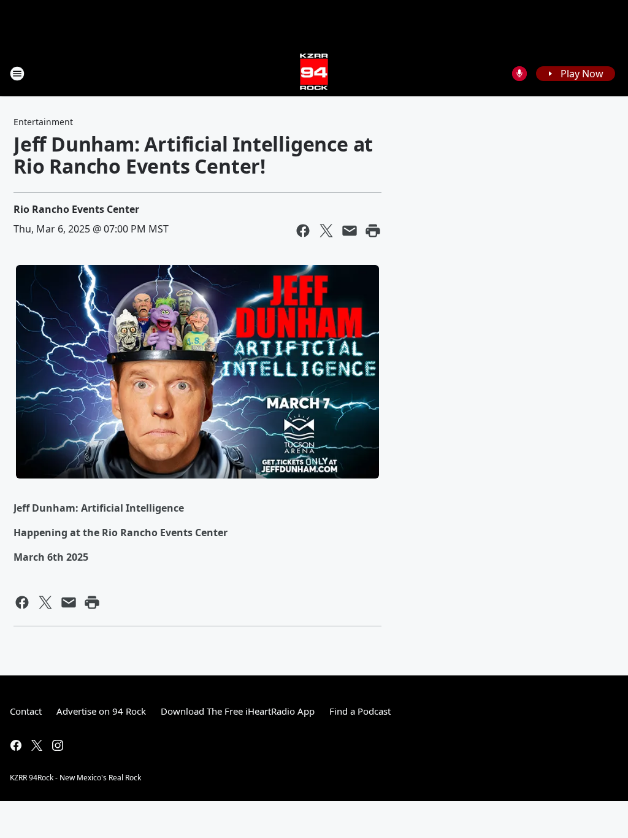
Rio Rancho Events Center (76, 209)
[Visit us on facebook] (16, 745)
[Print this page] (372, 230)
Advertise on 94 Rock (101, 711)
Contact (26, 711)
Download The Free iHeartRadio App (238, 711)
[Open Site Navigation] (17, 73)
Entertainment (43, 122)
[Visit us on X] (36, 745)
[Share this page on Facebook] (303, 230)
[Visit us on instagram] (57, 745)
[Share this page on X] (326, 230)
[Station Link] (314, 73)
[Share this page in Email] (349, 230)
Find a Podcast (360, 711)
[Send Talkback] (519, 73)
